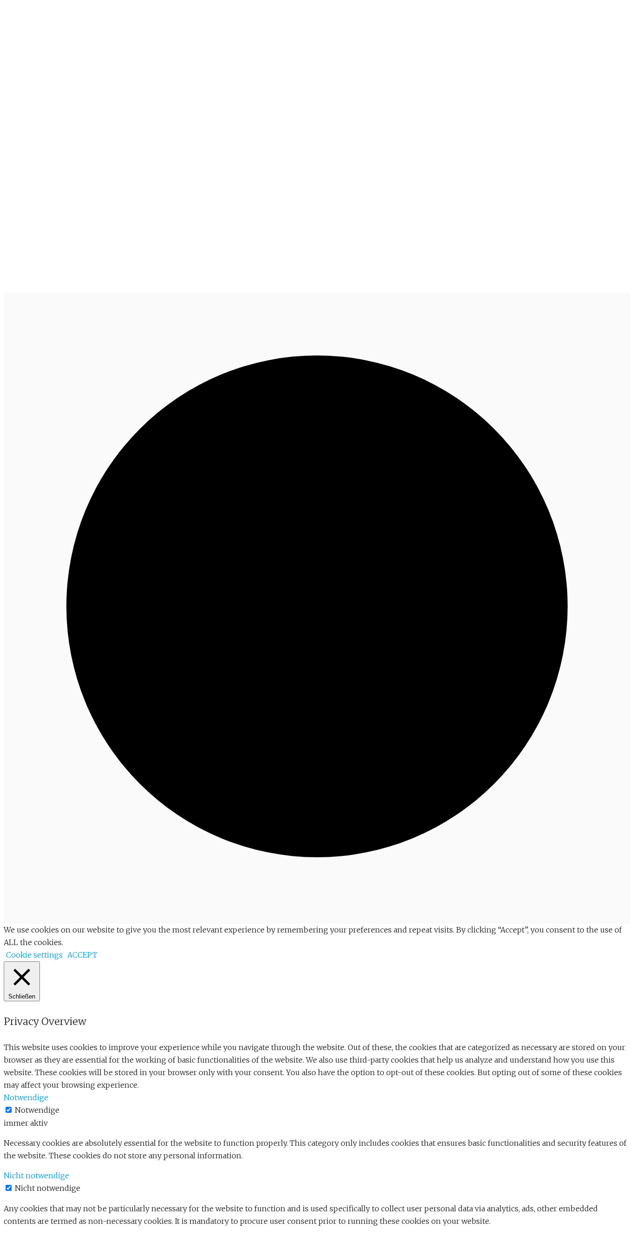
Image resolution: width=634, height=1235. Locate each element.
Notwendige (37, 1110)
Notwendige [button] (26, 1097)
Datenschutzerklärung (177, 278)
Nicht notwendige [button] (36, 1175)
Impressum (112, 278)
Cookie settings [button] (34, 954)
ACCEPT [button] (82, 954)
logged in (57, 226)
